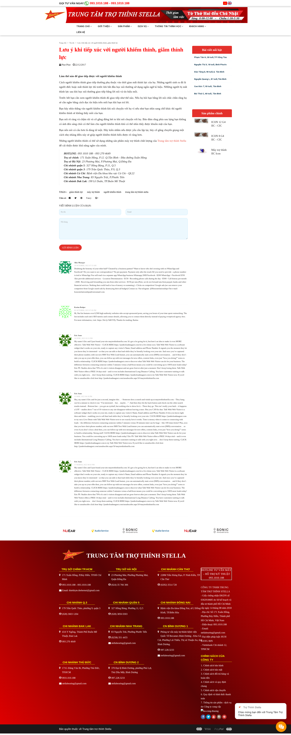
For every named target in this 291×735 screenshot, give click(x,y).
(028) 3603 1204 (70, 614)
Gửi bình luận (70, 248)
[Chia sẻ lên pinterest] (82, 198)
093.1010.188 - (100, 3)
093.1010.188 (120, 3)
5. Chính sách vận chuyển (213, 690)
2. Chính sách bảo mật (211, 669)
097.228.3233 (167, 650)
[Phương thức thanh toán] (214, 728)
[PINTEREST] (224, 717)
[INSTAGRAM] (219, 717)
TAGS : (63, 192)
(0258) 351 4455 (119, 637)
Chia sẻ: (63, 198)
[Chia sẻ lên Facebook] (70, 198)
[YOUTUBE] (213, 717)
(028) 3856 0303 (119, 614)
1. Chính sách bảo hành (212, 665)
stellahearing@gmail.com (123, 643)
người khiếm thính (112, 192)
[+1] (96, 198)
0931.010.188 (68, 678)
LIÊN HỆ (80, 32)
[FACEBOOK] (203, 717)
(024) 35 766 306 (119, 584)
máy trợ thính (93, 192)
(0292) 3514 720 (169, 584)
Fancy (89, 198)
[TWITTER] (208, 717)
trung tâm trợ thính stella (136, 192)
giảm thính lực (76, 192)
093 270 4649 (68, 641)
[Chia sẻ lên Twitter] (76, 198)
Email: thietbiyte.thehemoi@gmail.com (80, 590)
